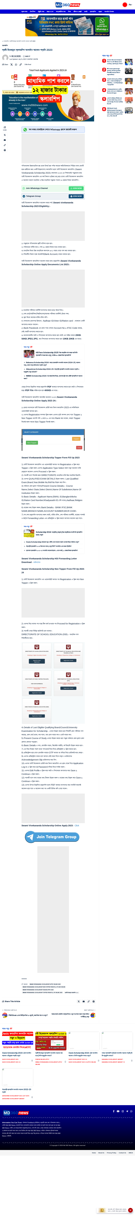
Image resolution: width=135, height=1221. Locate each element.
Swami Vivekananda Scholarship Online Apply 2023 (38, 990)
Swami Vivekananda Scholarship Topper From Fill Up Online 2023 (42, 992)
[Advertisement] (53, 148)
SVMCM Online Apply (42, 1059)
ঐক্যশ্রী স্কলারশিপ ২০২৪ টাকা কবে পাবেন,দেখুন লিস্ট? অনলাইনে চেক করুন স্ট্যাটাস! (48, 546)
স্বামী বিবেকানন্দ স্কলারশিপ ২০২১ (71, 992)
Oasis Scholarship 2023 (10, 1059)
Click (77, 825)
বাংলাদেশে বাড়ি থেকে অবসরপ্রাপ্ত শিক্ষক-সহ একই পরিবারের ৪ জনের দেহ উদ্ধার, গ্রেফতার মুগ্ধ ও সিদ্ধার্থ (114, 61)
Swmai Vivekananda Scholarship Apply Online (48, 1063)
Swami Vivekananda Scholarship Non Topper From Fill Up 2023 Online (44, 987)
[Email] (4, 140)
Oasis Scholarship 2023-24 (11, 1062)
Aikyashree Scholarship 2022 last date (15, 1096)
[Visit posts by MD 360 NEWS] (5, 58)
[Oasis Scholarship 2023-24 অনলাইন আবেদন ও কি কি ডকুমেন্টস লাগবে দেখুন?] (84, 1041)
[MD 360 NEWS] (67, 5)
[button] (125, 5)
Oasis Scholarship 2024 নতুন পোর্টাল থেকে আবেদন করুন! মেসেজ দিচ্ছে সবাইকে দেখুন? (52, 542)
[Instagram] (122, 1111)
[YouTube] (118, 1111)
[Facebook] (113, 1111)
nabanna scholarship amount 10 (113, 1062)
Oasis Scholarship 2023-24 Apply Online (82, 1062)
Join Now (77, 188)
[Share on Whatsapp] (16, 64)
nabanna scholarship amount (112, 1059)
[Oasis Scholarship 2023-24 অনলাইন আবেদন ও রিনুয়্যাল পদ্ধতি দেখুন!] (17, 1041)
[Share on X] (11, 64)
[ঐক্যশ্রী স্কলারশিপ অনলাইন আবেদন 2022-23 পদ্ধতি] (17, 1077)
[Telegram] (127, 1111)
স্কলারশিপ (6, 41)
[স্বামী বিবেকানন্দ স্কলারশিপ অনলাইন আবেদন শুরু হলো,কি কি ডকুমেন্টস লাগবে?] (50, 1041)
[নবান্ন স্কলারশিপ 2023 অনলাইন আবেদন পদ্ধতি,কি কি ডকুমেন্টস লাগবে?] (117, 1041)
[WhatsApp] (131, 1111)
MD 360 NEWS (16, 56)
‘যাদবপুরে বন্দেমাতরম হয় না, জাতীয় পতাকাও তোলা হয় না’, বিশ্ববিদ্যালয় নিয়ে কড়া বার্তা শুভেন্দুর (114, 91)
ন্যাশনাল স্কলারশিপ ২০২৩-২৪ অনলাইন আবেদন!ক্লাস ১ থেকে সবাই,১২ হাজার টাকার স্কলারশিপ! (52, 550)
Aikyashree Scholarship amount (13, 1098)
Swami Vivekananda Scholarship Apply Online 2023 (45, 984)
